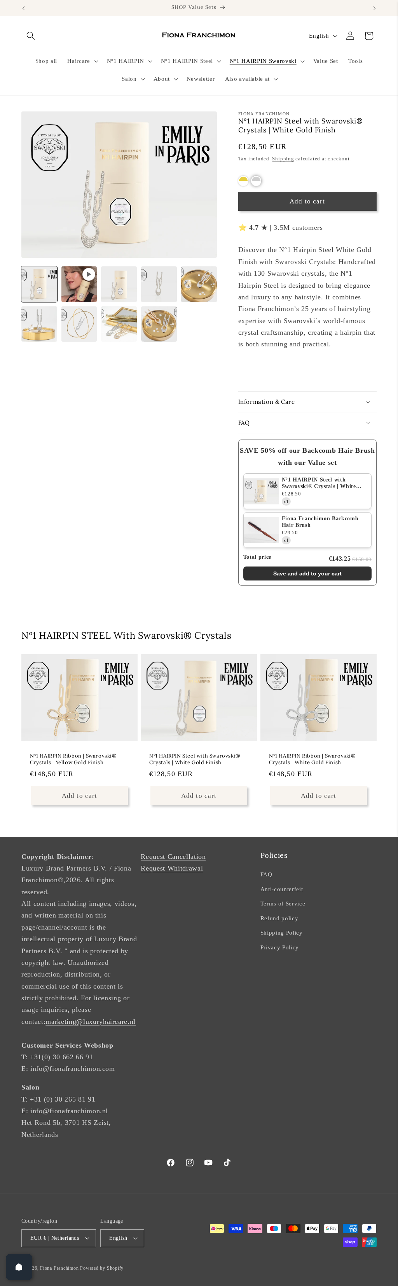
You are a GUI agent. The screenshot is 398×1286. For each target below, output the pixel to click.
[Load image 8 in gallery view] (159, 324)
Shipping (283, 159)
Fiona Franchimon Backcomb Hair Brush (320, 522)
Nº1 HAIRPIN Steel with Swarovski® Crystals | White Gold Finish (319, 483)
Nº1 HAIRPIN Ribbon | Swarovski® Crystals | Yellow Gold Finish (73, 759)
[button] (30, 35)
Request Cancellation (173, 856)
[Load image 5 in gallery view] (39, 324)
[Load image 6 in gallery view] (79, 324)
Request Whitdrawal (172, 868)
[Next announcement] (374, 8)
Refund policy (279, 918)
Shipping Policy (281, 932)
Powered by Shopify (102, 1268)
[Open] (19, 1267)
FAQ (266, 874)
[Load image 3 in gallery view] (159, 284)
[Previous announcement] (23, 8)
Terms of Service (282, 903)
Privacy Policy (279, 947)
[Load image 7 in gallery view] (119, 324)
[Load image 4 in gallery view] (199, 284)
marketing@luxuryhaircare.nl (90, 1021)
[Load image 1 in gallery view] (39, 284)
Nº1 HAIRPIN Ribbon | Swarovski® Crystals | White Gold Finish (312, 759)
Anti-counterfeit (281, 889)
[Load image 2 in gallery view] (119, 284)
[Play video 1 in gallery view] (79, 284)
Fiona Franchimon (59, 1268)
